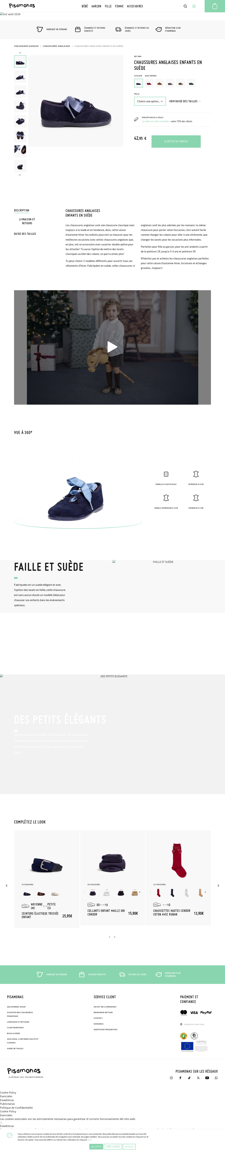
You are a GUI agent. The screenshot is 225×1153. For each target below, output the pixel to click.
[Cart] (215, 6)
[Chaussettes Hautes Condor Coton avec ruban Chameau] (200, 893)
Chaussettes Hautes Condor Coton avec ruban (172, 912)
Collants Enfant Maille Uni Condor (106, 912)
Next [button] (19, 174)
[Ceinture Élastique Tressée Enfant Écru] (55, 893)
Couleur (145, 76)
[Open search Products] (185, 6)
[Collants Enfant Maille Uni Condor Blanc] (107, 893)
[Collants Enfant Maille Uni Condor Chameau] (135, 893)
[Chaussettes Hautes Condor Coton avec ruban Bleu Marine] (172, 893)
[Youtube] (207, 1077)
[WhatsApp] (216, 1077)
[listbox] (172, 84)
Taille (136, 94)
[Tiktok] (189, 1077)
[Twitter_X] (198, 1077)
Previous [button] (20, 53)
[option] (149, 83)
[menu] (112, 6)
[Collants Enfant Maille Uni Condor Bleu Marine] (93, 893)
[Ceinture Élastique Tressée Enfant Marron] (41, 893)
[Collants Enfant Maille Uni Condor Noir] (121, 893)
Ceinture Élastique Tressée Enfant (40, 915)
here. (89, 1140)
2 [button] (114, 937)
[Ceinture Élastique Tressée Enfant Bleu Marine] (27, 893)
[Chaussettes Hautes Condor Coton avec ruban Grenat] (158, 893)
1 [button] (109, 937)
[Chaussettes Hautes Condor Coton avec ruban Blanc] (186, 893)
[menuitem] (85, 6)
